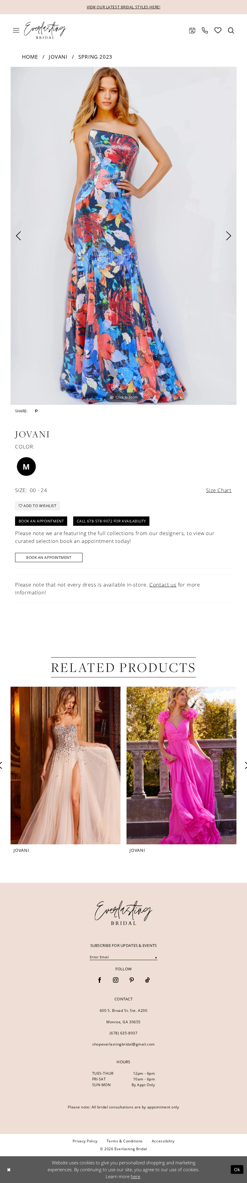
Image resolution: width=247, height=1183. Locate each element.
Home (30, 56)
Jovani (58, 56)
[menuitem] (16, 30)
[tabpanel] (123, 236)
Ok (237, 1169)
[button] (16, 30)
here (135, 1176)
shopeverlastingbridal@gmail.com (123, 1044)
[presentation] (156, 765)
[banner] (123, 913)
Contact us (163, 584)
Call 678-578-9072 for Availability (111, 521)
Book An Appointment (49, 557)
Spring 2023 (95, 56)
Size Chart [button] (219, 490)
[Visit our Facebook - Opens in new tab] (100, 980)
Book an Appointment (41, 521)
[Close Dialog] (9, 1169)
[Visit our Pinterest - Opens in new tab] (132, 980)
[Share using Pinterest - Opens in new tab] (36, 411)
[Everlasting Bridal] (45, 30)
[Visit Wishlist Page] (218, 30)
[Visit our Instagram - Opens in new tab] (116, 980)
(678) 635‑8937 (124, 1033)
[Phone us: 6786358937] (205, 30)
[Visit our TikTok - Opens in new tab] (148, 980)
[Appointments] (192, 30)
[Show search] (231, 30)
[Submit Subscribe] (156, 957)
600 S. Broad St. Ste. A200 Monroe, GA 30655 (124, 1016)
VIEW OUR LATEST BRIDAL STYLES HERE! (124, 7)
